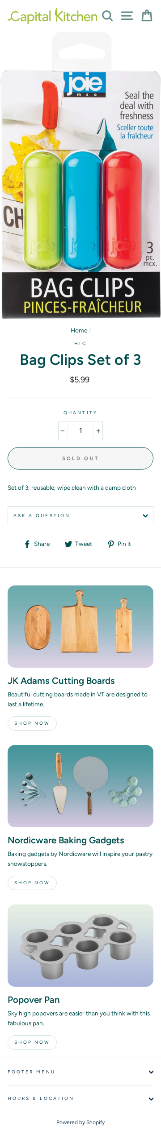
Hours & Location (41, 1098)
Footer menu (31, 1072)
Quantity (80, 413)
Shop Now (32, 723)
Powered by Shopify (80, 1122)
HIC (80, 343)
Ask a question (41, 515)
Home (79, 330)
